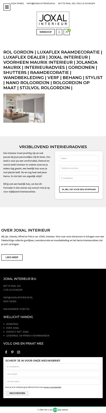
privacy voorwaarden (52, 387)
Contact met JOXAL (17, 331)
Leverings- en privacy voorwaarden (27, 335)
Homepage (12, 324)
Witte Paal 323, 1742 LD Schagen (76, 3)
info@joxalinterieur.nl (40, 3)
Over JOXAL (12, 327)
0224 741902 (17, 3)
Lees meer (12, 257)
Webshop (45, 32)
